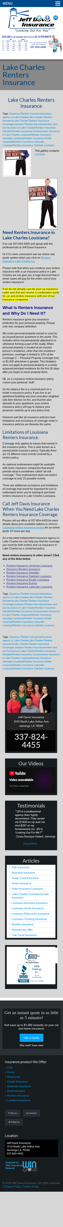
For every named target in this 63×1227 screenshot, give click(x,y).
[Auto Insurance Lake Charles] (31, 31)
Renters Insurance (22, 924)
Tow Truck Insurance (24, 935)
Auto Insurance (21, 867)
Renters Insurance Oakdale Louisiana (33, 145)
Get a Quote (31, 1037)
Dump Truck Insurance (25, 877)
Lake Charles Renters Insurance (31, 103)
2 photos (39, 154)
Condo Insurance (17, 1081)
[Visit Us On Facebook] (47, 20)
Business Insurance (23, 872)
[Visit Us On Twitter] (39, 20)
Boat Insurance (16, 1090)
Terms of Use (31, 1186)
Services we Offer (22, 929)
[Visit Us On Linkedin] (55, 20)
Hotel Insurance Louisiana (27, 888)
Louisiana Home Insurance (28, 908)
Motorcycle (13, 1076)
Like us (13, 1113)
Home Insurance (21, 883)
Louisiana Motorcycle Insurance (30, 913)
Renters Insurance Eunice (26, 131)
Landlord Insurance (18, 1100)
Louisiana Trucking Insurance (29, 919)
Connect (32, 1113)
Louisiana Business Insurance (30, 902)
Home (10, 1072)
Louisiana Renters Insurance (29, 124)
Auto (10, 1067)
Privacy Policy (12, 1186)
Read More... (31, 843)
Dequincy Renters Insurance (25, 113)
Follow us (15, 1122)
